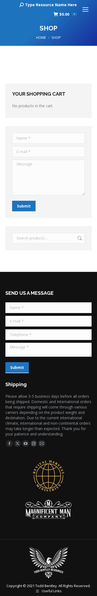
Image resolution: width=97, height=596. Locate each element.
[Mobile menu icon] (85, 9)
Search (79, 238)
